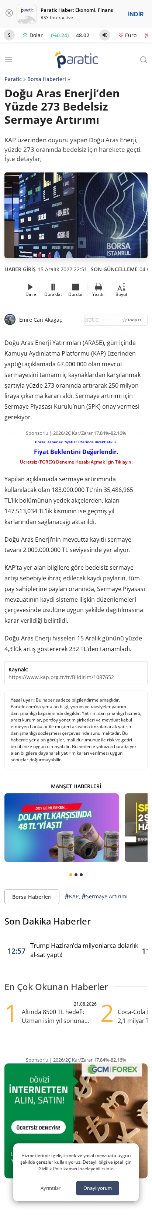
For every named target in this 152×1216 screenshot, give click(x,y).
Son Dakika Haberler (47, 921)
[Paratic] (76, 61)
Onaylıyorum (97, 1188)
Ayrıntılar (51, 1188)
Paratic (13, 79)
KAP (72, 896)
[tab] (70, 874)
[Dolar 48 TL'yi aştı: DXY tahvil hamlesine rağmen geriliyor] (61, 827)
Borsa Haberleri (46, 79)
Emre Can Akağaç (40, 319)
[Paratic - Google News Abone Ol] (116, 322)
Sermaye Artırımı (105, 896)
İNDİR (136, 14)
